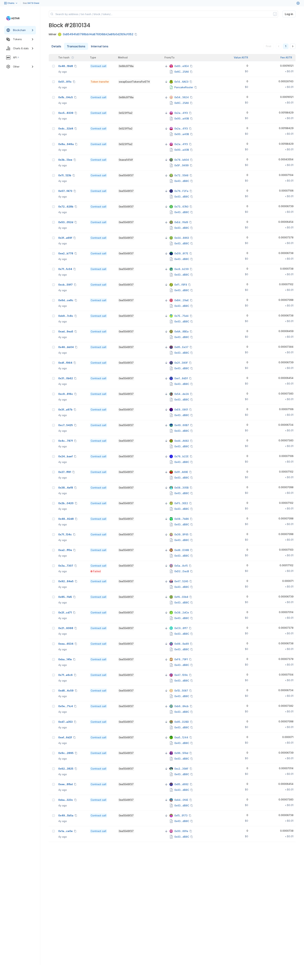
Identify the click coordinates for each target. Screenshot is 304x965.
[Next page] (293, 46)
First (268, 46)
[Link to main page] (13, 18)
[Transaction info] (53, 66)
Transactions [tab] (76, 46)
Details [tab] (56, 46)
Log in (289, 14)
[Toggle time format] (72, 57)
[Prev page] (278, 46)
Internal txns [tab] (99, 46)
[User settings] (298, 3)
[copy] (136, 34)
